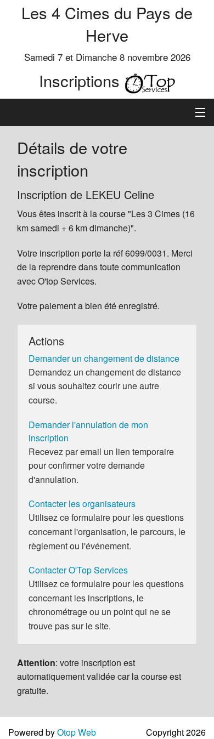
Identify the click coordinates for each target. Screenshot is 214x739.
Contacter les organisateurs (82, 503)
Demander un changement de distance (104, 358)
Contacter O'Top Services (78, 570)
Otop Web (76, 732)
